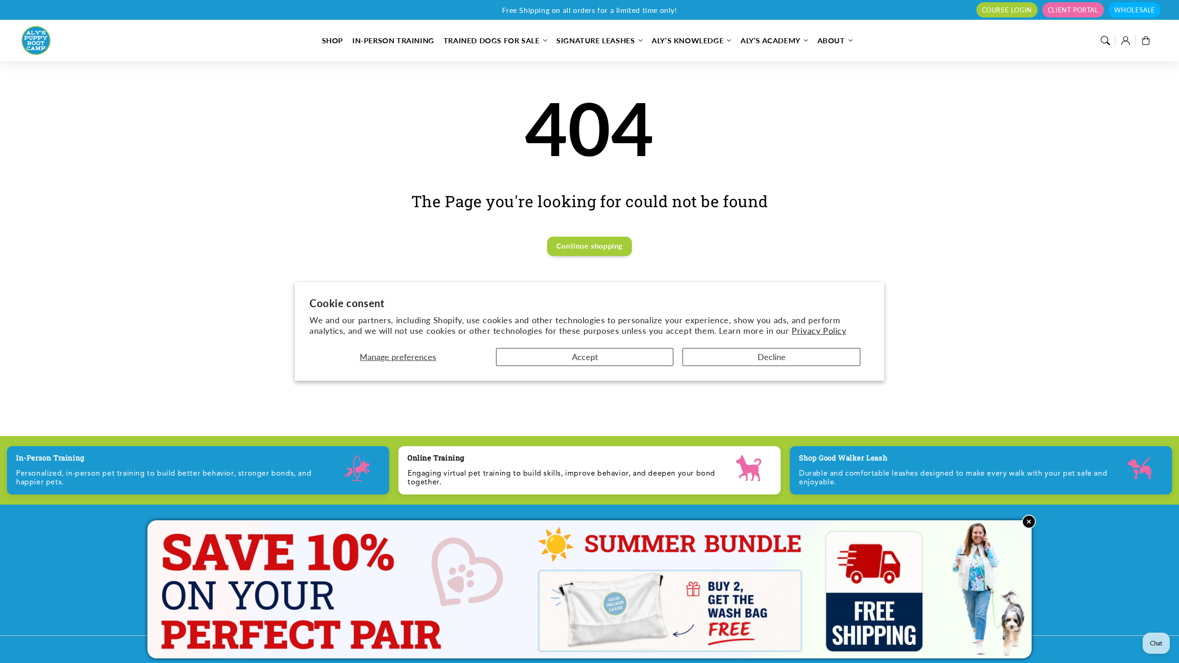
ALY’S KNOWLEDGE (688, 40)
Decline (772, 357)
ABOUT (831, 40)
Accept (585, 357)
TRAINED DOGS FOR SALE (492, 40)
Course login (1007, 10)
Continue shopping (589, 245)
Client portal (1073, 10)
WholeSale (1134, 10)
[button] (1105, 40)
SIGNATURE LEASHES (595, 40)
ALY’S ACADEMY (770, 40)
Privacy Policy (819, 331)
